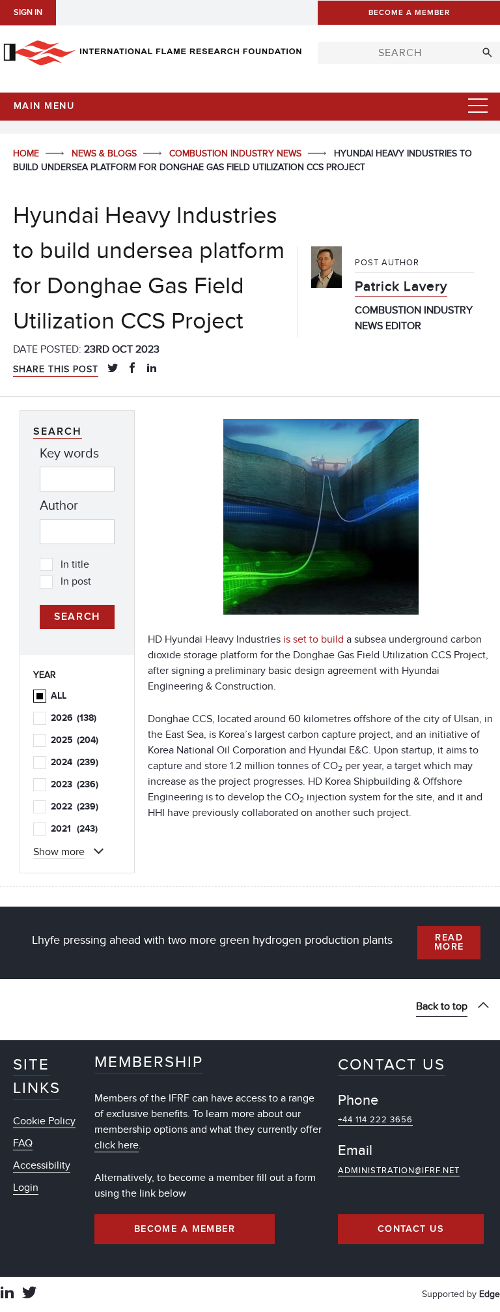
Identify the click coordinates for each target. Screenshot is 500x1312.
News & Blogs (105, 153)
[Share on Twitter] (112, 368)
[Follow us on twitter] (29, 1294)
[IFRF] (152, 50)
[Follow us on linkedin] (7, 1294)
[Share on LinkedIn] (151, 368)
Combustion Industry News (236, 153)
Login (25, 1187)
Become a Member (185, 1229)
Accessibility (41, 1165)
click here (116, 1145)
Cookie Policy (44, 1121)
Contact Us (411, 1229)
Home (27, 153)
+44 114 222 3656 (375, 1120)
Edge (489, 1294)
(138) (73, 717)
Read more (449, 942)
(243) (74, 828)
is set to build (313, 639)
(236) (74, 784)
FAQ (23, 1143)
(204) (74, 740)
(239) (74, 762)
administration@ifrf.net (399, 1170)
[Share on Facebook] (132, 368)
